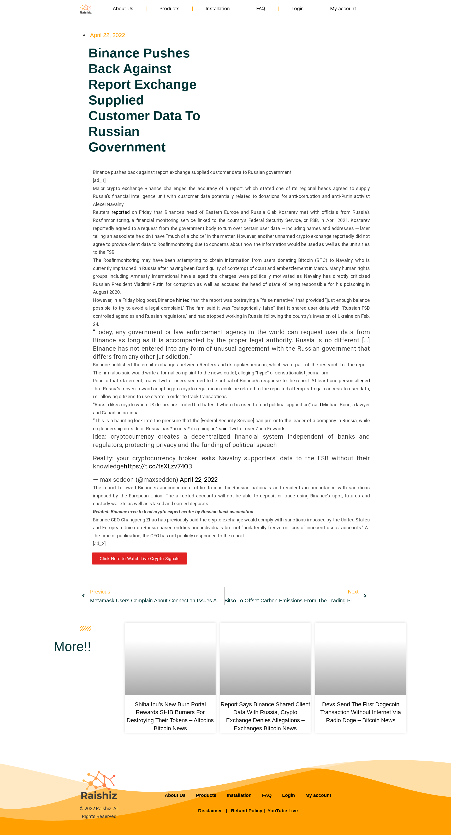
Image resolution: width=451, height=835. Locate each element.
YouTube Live (283, 810)
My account (343, 8)
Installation (218, 8)
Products (169, 8)
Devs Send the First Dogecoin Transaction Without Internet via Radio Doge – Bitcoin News (360, 712)
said (316, 404)
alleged (362, 380)
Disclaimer (210, 810)
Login (298, 8)
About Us (123, 8)
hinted (182, 300)
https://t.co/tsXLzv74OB (158, 466)
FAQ (260, 8)
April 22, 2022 (199, 479)
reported (121, 212)
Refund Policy (246, 810)
